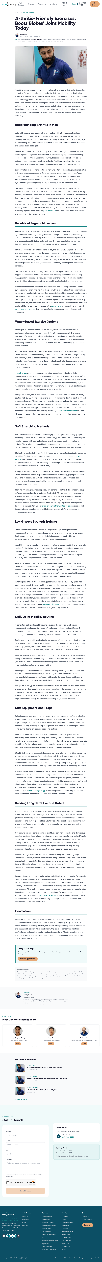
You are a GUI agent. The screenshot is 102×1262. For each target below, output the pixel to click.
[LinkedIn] (12, 1236)
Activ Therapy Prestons (46, 895)
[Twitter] (7, 1236)
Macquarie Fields (67, 1231)
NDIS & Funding (64, 4)
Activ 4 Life (56, 306)
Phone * (8, 1141)
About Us (25, 1216)
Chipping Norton (67, 1222)
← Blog (17, 12)
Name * (8, 1131)
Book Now (93, 4)
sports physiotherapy (51, 604)
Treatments (42, 4)
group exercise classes (25, 309)
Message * (9, 1159)
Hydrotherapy (21, 373)
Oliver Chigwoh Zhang (17, 1038)
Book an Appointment (27, 959)
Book (17, 1043)
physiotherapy (49, 211)
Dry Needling (46, 1231)
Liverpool (65, 1216)
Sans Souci (65, 1243)
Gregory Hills (66, 1240)
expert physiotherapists (66, 411)
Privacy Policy (73, 1258)
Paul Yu (51, 1038)
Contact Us (85, 1216)
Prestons (65, 1228)
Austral (64, 1249)
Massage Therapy (48, 1222)
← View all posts (21, 1099)
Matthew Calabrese (36, 39)
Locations (53, 4)
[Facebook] (4, 1236)
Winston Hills (66, 1246)
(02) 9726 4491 (82, 4)
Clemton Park (66, 1237)
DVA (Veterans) (47, 1246)
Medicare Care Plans (49, 1249)
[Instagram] (10, 1236)
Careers (25, 1225)
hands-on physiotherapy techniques (56, 506)
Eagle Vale (65, 1225)
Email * (8, 1150)
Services (31, 4)
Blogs (74, 4)
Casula (64, 1219)
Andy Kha (23, 34)
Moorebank (66, 1234)
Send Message (25, 1191)
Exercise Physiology (49, 1225)
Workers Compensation (50, 1240)
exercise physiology (36, 791)
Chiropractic (46, 1219)
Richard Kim (84, 1038)
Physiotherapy (47, 1216)
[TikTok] (18, 1236)
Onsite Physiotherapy (49, 1234)
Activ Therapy (21, 4)
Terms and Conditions (61, 1258)
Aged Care (45, 1243)
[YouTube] (15, 1236)
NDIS (43, 1237)
